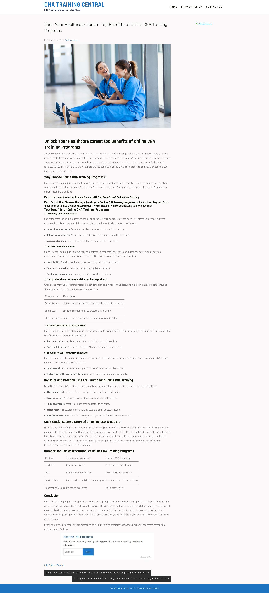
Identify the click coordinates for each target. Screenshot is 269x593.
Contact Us (214, 7)
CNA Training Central (74, 5)
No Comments (71, 40)
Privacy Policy (191, 7)
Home (173, 7)
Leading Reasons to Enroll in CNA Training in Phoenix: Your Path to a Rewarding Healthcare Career (121, 578)
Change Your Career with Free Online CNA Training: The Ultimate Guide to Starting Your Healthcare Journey (97, 572)
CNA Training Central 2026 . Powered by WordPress (134, 588)
